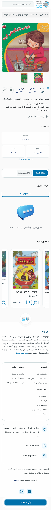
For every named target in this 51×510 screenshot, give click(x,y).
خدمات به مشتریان (39, 409)
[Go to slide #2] (24, 78)
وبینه (16, 480)
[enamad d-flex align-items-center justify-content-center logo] (25, 460)
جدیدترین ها (42, 374)
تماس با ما (43, 396)
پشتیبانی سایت (18, 374)
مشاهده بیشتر (22, 353)
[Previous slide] (45, 47)
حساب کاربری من (17, 378)
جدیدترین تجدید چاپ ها (37, 378)
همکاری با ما (42, 405)
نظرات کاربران (40, 173)
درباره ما (44, 400)
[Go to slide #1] (38, 78)
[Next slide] (6, 47)
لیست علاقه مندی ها (15, 382)
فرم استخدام (41, 414)
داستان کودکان (32, 90)
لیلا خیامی (32, 116)
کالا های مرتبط (24, 173)
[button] (11, 90)
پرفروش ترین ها (40, 382)
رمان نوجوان (19, 90)
